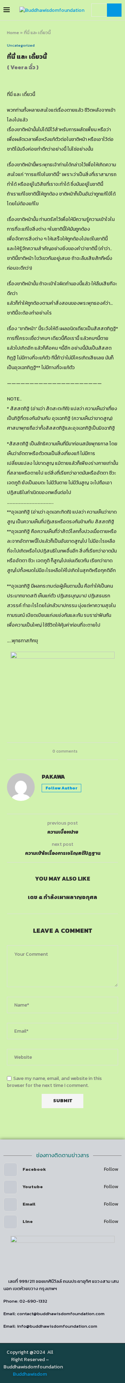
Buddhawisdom (30, 1374)
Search (114, 10)
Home (13, 32)
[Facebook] (92, 1362)
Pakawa (53, 777)
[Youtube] (113, 1362)
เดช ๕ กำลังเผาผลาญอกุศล (62, 897)
